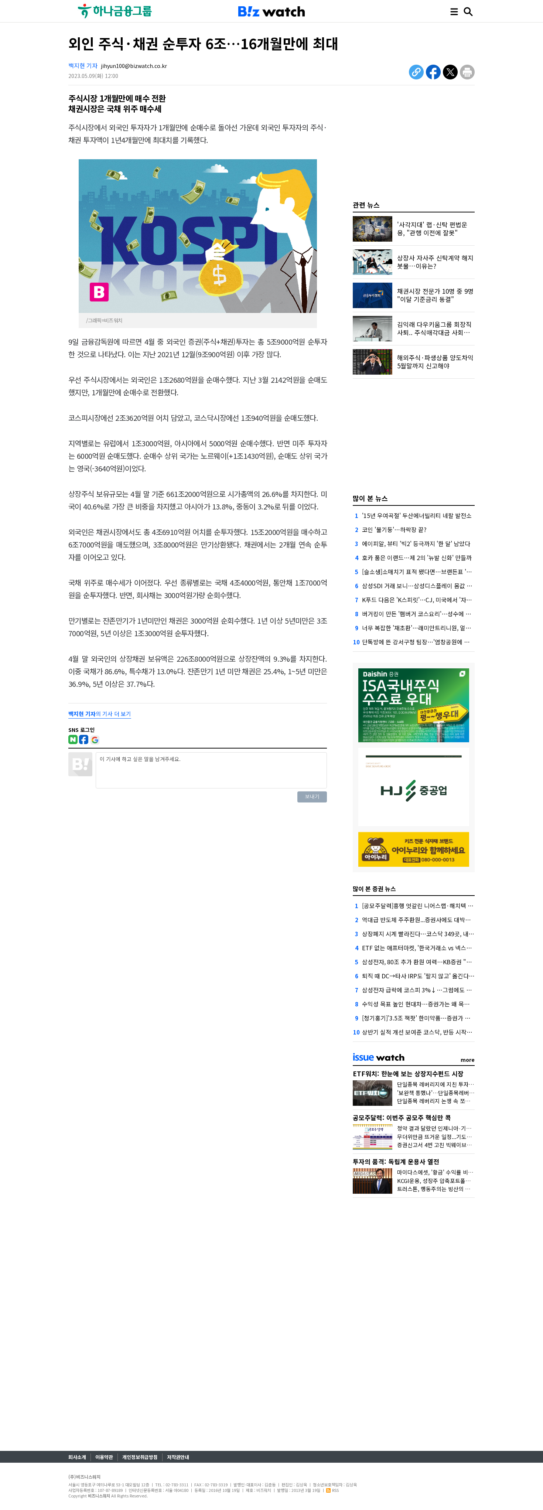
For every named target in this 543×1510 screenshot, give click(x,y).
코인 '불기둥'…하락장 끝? (394, 529)
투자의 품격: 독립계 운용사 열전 (396, 1161)
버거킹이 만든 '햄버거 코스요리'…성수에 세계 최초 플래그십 (437, 613)
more (468, 1059)
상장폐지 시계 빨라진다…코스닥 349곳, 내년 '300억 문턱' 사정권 (443, 933)
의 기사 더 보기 (99, 713)
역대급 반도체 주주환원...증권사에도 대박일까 (419, 919)
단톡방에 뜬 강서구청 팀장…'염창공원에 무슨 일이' (425, 641)
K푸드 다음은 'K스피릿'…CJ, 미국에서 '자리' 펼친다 (426, 599)
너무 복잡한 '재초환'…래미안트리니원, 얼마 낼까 (423, 627)
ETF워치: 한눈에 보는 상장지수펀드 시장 (408, 1073)
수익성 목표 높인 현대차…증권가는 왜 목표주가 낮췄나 (430, 1003)
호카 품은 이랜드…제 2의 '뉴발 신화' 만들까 (417, 557)
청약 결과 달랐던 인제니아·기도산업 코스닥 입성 (453, 1128)
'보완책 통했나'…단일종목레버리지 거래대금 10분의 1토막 (465, 1093)
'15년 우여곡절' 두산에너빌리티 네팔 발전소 (417, 515)
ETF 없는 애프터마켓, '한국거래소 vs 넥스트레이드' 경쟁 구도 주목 (444, 947)
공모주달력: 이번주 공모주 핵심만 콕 (402, 1117)
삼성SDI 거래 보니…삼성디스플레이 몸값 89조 (420, 585)
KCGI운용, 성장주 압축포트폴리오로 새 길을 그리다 (456, 1181)
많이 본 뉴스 (370, 498)
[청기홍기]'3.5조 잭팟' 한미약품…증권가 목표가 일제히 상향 (437, 1017)
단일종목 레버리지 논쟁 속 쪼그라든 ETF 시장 (450, 1101)
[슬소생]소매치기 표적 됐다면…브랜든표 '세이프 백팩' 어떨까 (438, 571)
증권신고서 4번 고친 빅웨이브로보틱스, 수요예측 (454, 1145)
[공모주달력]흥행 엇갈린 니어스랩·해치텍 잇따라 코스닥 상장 (438, 905)
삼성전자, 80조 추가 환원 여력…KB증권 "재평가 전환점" (433, 961)
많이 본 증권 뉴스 (374, 888)
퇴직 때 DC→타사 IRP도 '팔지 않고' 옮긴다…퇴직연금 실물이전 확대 (447, 975)
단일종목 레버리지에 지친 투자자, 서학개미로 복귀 (456, 1084)
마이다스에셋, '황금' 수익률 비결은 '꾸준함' (447, 1172)
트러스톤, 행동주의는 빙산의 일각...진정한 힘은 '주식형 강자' (468, 1189)
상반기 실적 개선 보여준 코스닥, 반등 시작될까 (420, 1031)
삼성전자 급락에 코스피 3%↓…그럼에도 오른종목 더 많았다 (437, 989)
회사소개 (77, 1456)
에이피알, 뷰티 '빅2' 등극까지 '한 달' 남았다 (416, 543)
